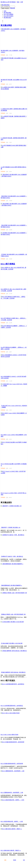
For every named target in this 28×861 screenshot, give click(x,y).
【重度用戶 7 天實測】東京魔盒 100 (10, 527)
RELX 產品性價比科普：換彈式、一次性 (12, 821)
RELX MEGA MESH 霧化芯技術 (9, 734)
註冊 (21, 2)
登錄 (18, 2)
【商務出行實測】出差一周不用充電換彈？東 (13, 614)
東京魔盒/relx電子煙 (6, 2)
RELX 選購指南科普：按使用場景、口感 (12, 792)
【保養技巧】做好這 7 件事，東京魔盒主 (12, 556)
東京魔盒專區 (7, 12)
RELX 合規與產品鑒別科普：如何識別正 (12, 705)
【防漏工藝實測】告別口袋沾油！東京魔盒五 (13, 672)
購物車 (14, 2)
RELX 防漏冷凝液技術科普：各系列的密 (12, 763)
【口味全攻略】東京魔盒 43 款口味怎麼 (11, 643)
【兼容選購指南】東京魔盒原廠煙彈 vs (11, 585)
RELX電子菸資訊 (8, 16)
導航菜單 (12, 8)
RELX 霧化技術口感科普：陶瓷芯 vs (11, 850)
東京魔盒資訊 (7, 17)
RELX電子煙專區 (8, 14)
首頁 (5, 11)
